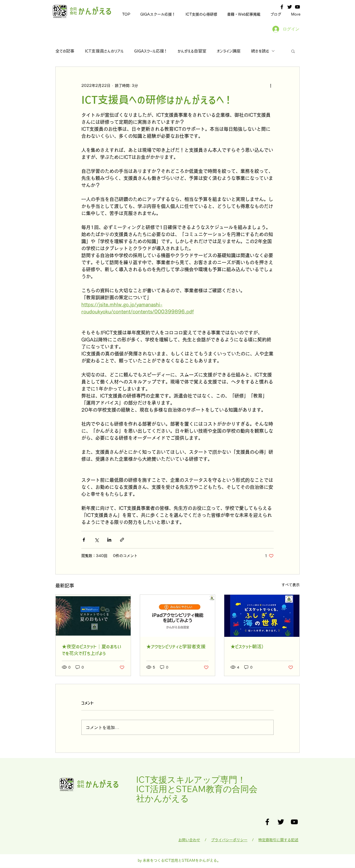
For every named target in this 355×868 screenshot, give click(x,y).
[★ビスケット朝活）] (261, 616)
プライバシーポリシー (229, 840)
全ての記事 (64, 51)
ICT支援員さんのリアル (104, 51)
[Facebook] (282, 7)
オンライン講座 (229, 51)
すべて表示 (290, 585)
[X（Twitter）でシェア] (96, 539)
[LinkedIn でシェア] (109, 539)
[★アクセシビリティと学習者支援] (177, 616)
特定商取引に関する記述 (278, 840)
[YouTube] (297, 7)
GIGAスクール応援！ (150, 51)
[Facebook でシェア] (83, 539)
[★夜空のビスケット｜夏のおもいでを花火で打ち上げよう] (93, 616)
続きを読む (260, 51)
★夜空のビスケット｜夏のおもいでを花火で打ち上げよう (91, 649)
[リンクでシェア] (122, 539)
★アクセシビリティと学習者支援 (176, 646)
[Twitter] (290, 7)
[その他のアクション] (270, 85)
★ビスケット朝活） (248, 646)
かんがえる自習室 (192, 51)
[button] (293, 51)
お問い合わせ (189, 840)
